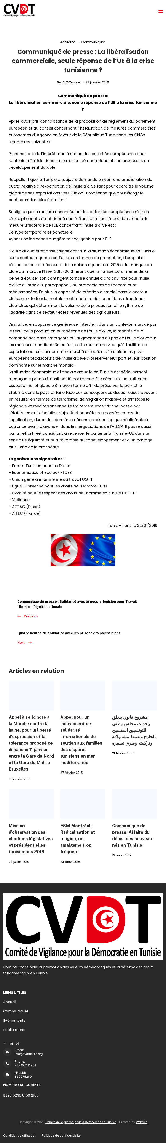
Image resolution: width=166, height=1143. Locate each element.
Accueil (9, 1001)
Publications (14, 1029)
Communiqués (93, 42)
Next (21, 642)
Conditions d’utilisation (19, 1135)
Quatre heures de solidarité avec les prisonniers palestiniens (68, 633)
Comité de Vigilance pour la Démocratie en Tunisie (80, 1122)
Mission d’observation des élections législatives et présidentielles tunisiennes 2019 (31, 838)
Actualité (68, 42)
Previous (31, 616)
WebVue (141, 1122)
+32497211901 (25, 1065)
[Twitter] (17, 1043)
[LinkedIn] (11, 1043)
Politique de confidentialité (61, 1135)
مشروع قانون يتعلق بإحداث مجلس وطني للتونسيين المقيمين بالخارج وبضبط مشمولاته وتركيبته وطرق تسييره (134, 730)
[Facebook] (4, 1043)
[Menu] (160, 10)
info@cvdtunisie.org (29, 1054)
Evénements (14, 1020)
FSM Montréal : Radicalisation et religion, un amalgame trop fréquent (77, 838)
